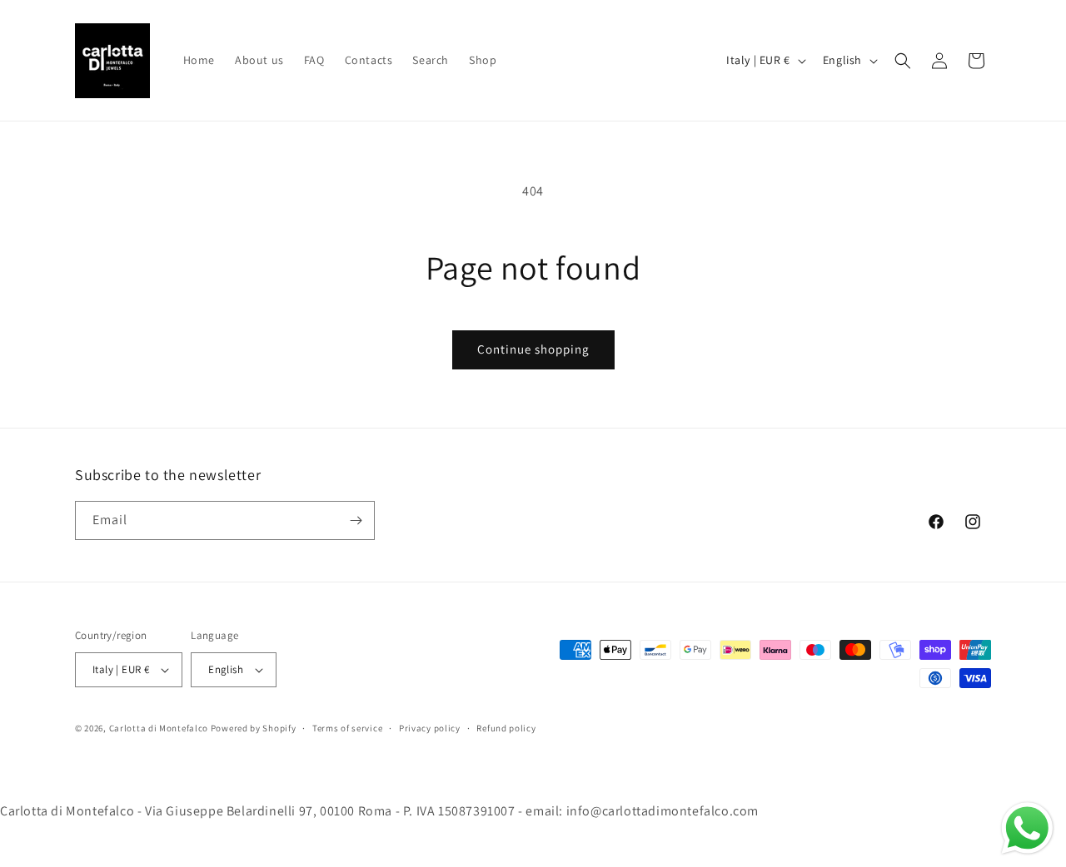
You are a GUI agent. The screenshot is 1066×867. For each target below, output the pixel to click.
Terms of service (347, 728)
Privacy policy (430, 728)
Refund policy (505, 728)
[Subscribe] (355, 520)
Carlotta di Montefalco (160, 728)
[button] (902, 60)
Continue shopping (533, 349)
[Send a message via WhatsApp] (1027, 828)
